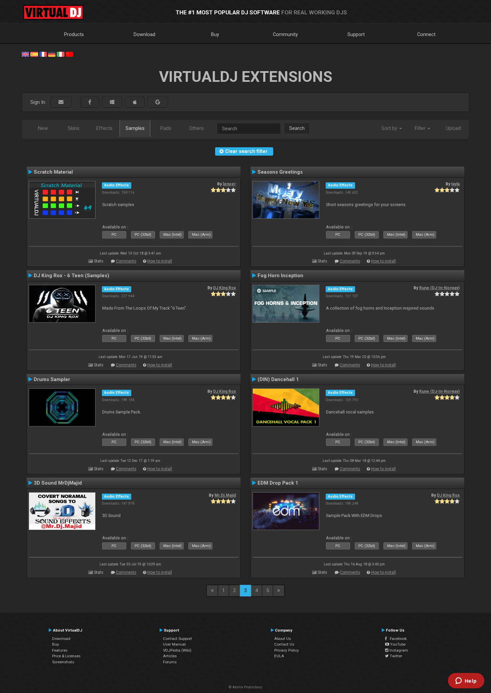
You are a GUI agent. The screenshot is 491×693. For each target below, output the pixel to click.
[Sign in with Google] (157, 102)
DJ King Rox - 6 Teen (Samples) (71, 276)
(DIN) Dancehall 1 (278, 379)
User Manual (174, 644)
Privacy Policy (286, 650)
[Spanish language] (34, 54)
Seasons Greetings (280, 172)
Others (196, 128)
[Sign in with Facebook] (89, 102)
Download (144, 34)
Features (59, 650)
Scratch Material (53, 172)
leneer (229, 184)
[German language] (51, 54)
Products (74, 34)
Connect (426, 34)
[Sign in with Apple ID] (135, 102)
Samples (135, 128)
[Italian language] (60, 54)
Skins (73, 128)
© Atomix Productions (246, 687)
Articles (170, 656)
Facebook (397, 638)
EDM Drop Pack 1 (278, 483)
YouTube (397, 644)
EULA (279, 656)
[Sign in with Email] (60, 102)
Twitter (395, 656)
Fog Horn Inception (280, 276)
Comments (126, 261)
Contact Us (284, 644)
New (43, 128)
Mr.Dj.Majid (225, 495)
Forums (170, 662)
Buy (215, 34)
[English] (25, 54)
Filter (421, 128)
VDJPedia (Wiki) (177, 650)
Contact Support (177, 638)
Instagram (398, 650)
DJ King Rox (224, 288)
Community (285, 34)
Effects (104, 128)
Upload (453, 128)
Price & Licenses (66, 656)
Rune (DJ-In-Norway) (439, 288)
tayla (455, 184)
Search (297, 128)
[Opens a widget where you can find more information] (466, 681)
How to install (159, 261)
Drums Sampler (52, 379)
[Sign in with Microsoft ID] (112, 102)
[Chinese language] (69, 54)
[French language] (43, 54)
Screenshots (63, 662)
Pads (165, 128)
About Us (282, 638)
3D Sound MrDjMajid (58, 483)
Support (356, 34)
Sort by (389, 128)
